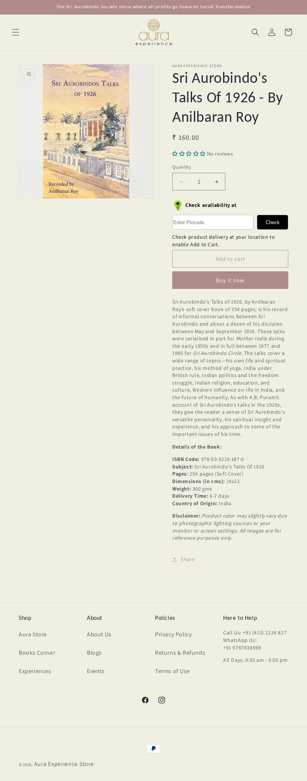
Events (96, 671)
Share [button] (188, 559)
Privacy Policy (173, 634)
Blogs (94, 653)
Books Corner (37, 653)
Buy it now (230, 280)
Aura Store (33, 634)
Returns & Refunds (180, 653)
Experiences (35, 671)
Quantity (181, 167)
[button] (15, 32)
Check (273, 222)
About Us (99, 634)
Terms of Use (172, 671)
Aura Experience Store (64, 764)
